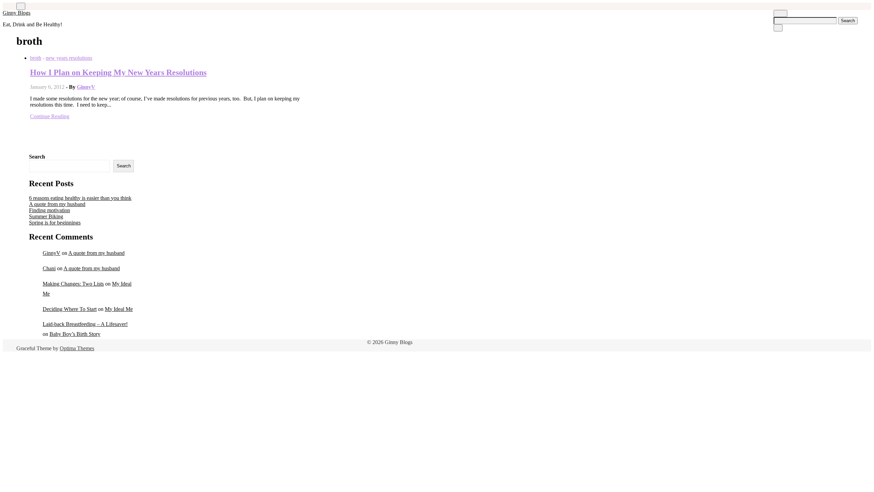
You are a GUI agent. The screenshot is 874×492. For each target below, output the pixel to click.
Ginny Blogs (16, 13)
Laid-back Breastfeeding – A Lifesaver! (85, 324)
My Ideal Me (119, 309)
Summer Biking (46, 216)
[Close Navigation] (778, 27)
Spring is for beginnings (55, 223)
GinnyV (86, 87)
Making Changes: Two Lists (73, 284)
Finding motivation (49, 210)
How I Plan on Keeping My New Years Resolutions (118, 72)
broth (35, 58)
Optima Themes (77, 348)
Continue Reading (49, 116)
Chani (49, 268)
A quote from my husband (57, 204)
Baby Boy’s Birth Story (75, 334)
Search (37, 157)
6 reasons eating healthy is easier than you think (80, 198)
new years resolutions (69, 58)
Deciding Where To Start (70, 309)
